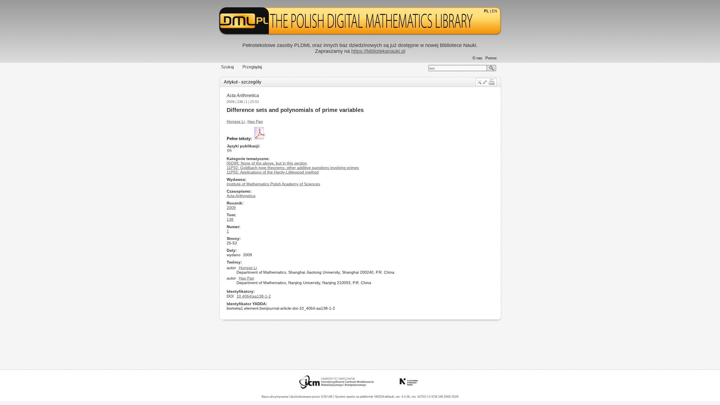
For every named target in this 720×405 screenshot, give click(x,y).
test (432, 68)
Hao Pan (255, 121)
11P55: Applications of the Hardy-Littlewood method (273, 172)
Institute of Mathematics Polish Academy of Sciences (273, 184)
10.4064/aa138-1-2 (254, 296)
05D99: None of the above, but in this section (267, 163)
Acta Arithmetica (243, 95)
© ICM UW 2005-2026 (443, 396)
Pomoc (491, 58)
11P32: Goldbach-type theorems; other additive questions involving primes (293, 167)
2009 (231, 102)
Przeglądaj (252, 66)
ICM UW (327, 396)
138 (240, 102)
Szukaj (227, 66)
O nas (477, 58)
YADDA (379, 396)
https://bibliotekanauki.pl (378, 51)
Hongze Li (236, 121)
